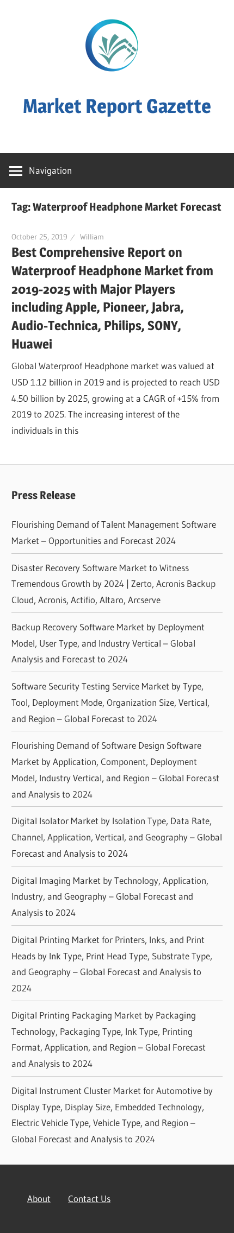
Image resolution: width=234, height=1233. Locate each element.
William (92, 237)
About (39, 1198)
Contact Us (89, 1198)
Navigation (50, 170)
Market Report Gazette (117, 106)
